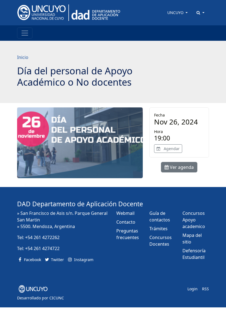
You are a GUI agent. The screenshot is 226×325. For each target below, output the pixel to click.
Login (192, 288)
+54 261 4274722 (42, 248)
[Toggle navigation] (25, 33)
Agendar (171, 148)
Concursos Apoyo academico (193, 219)
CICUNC (56, 297)
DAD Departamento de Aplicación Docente (80, 204)
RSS (205, 288)
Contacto (125, 222)
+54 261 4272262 (42, 237)
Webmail (125, 213)
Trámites (158, 229)
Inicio (22, 57)
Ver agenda (181, 167)
